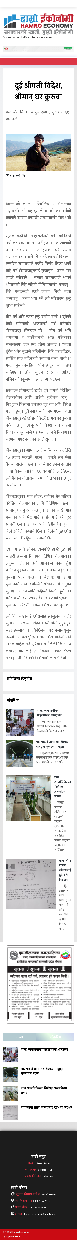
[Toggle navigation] (5, 61)
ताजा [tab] (19, 1037)
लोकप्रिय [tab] (55, 1037)
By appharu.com (11, 1236)
